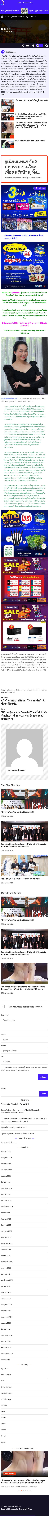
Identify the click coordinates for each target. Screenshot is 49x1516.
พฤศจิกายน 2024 (7, 1280)
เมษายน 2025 (6, 1250)
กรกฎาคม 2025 (6, 1231)
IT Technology (6, 1399)
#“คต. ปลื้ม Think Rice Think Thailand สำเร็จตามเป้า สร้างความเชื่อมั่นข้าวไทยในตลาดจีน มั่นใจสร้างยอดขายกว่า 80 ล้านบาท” (23, 86)
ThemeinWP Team (25, 1509)
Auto (3, 1381)
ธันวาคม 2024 (6, 1274)
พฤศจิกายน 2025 (7, 1207)
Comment (5, 1015)
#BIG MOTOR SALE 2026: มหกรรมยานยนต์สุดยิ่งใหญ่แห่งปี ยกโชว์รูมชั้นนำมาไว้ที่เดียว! (22, 91)
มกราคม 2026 (6, 1194)
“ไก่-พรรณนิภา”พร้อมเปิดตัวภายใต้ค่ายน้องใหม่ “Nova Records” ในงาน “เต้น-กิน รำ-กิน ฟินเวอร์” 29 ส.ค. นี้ (31, 125)
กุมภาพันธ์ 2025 (6, 1262)
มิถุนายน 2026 (6, 1164)
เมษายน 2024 (6, 1323)
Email (3, 1046)
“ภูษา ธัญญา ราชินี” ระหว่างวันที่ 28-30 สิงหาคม (20, 879)
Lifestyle (4, 1405)
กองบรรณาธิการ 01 (35, 178)
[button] (5, 1474)
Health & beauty (6, 1393)
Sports (3, 1430)
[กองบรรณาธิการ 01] (24, 748)
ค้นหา (3, 1088)
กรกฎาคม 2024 (6, 1305)
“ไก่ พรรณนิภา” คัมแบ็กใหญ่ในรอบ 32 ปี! (31, 100)
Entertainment (6, 1387)
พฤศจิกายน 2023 (7, 1354)
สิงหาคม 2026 (6, 1151)
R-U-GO (6, 29)
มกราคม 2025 (6, 1268)
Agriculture (5, 1368)
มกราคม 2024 (6, 1341)
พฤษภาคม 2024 (6, 1317)
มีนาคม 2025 (5, 1256)
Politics (3, 1417)
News (3, 1411)
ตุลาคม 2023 (5, 1360)
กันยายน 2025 (6, 1219)
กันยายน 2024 (6, 1292)
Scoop (3, 1424)
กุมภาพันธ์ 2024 (6, 1335)
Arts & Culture (6, 1375)
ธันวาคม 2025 (6, 1200)
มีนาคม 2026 (5, 1182)
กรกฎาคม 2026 (6, 1158)
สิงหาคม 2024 (6, 1298)
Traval (3, 1436)
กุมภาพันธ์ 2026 (6, 1188)
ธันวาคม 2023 (6, 1347)
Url (2, 1056)
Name (3, 1035)
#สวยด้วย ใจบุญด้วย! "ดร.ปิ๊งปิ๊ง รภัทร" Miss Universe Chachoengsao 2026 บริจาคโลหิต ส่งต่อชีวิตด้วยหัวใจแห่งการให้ (23, 74)
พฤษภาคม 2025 (6, 1243)
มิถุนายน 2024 (6, 1311)
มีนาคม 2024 (5, 1329)
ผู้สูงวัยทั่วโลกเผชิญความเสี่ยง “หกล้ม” (30, 141)
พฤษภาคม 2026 (6, 1170)
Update (3, 1442)
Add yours (38, 1007)
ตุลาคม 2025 (5, 1213)
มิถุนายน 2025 (6, 1237)
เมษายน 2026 (6, 1176)
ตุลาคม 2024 (5, 1286)
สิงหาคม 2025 (6, 1225)
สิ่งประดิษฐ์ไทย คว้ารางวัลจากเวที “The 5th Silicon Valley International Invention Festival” (30, 116)
